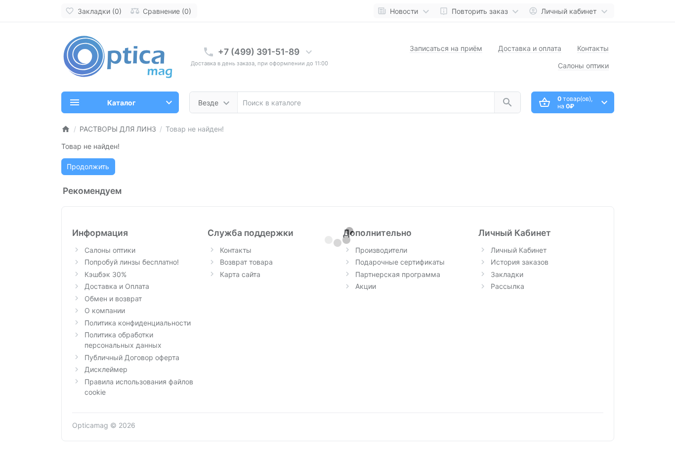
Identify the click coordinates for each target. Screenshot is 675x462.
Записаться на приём (446, 48)
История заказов (519, 262)
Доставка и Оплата (116, 286)
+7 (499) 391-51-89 (258, 51)
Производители (381, 250)
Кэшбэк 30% (105, 274)
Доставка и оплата (529, 48)
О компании (104, 310)
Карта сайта (240, 274)
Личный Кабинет (519, 250)
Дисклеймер (105, 369)
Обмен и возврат (113, 298)
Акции (365, 286)
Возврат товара (246, 262)
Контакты (593, 48)
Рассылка (507, 286)
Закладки (507, 274)
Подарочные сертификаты (400, 262)
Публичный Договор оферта (131, 357)
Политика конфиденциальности (137, 323)
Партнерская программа (397, 274)
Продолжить (88, 166)
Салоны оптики (583, 65)
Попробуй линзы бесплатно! (131, 262)
